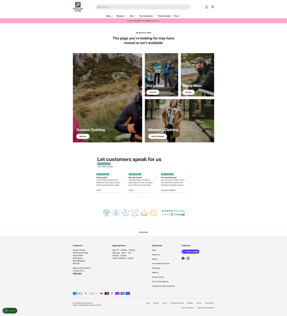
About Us (156, 254)
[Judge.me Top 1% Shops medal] (144, 212)
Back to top (143, 232)
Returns (155, 272)
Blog (154, 250)
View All (153, 92)
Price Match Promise (160, 263)
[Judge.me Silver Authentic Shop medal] (134, 212)
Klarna (155, 259)
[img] (144, 163)
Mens (108, 16)
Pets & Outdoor (164, 16)
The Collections (146, 16)
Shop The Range (157, 136)
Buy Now (82, 136)
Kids (132, 16)
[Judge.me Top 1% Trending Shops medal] (153, 212)
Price (176, 16)
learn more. (156, 21)
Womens (120, 16)
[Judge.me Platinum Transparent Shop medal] (125, 212)
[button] (141, 196)
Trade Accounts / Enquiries (163, 286)
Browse (188, 92)
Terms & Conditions (160, 281)
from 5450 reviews (105, 166)
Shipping (156, 268)
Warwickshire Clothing (85, 303)
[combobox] (143, 6)
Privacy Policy (158, 277)
